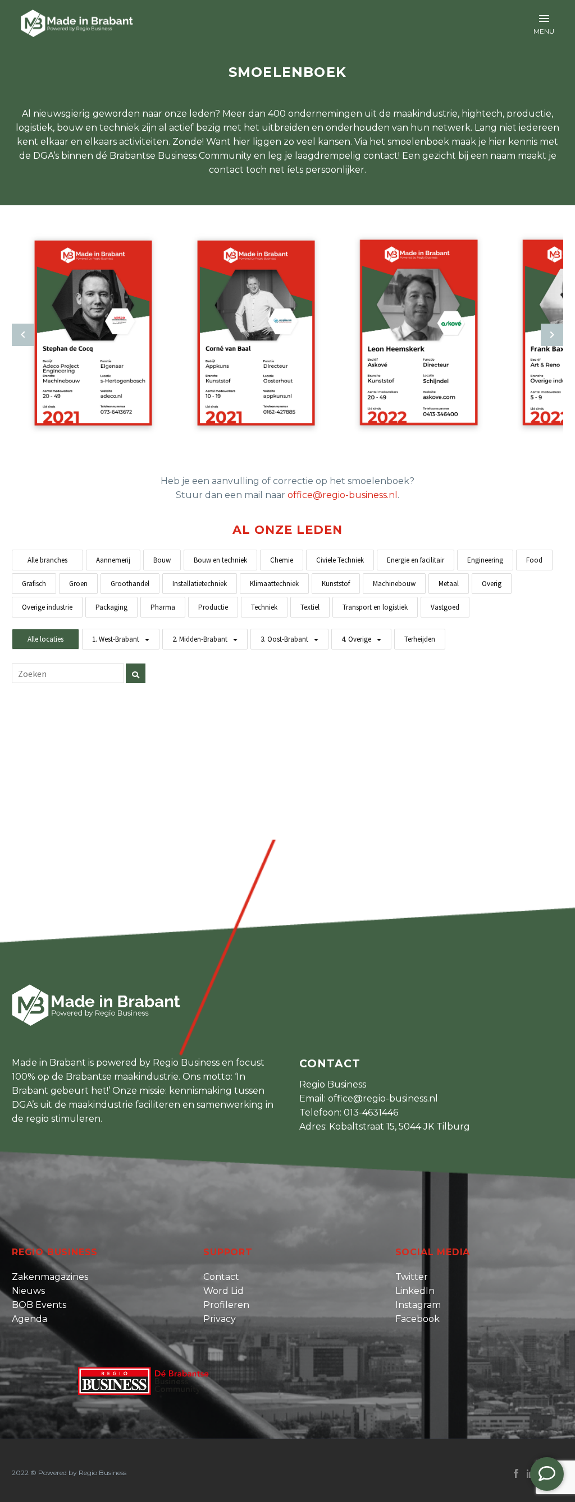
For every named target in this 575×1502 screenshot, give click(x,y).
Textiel (310, 607)
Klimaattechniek (274, 583)
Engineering (485, 560)
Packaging (111, 607)
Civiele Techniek (340, 560)
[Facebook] (516, 1473)
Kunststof (336, 583)
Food (534, 560)
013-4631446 (371, 1112)
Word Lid (223, 1291)
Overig (491, 583)
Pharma (162, 607)
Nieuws (28, 1291)
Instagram (418, 1305)
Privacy (219, 1319)
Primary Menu (544, 18)
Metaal (449, 583)
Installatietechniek (199, 583)
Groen (78, 583)
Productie (213, 607)
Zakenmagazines (50, 1276)
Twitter (411, 1276)
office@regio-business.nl (343, 495)
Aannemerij (113, 560)
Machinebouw (394, 583)
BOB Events (39, 1305)
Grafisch (34, 583)
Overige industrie (47, 607)
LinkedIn (415, 1291)
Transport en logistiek (375, 607)
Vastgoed (445, 607)
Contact (221, 1276)
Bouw (162, 560)
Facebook (417, 1319)
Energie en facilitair (415, 560)
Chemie (281, 560)
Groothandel (130, 583)
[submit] (135, 673)
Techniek (264, 607)
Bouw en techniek (220, 560)
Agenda (29, 1319)
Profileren (226, 1305)
